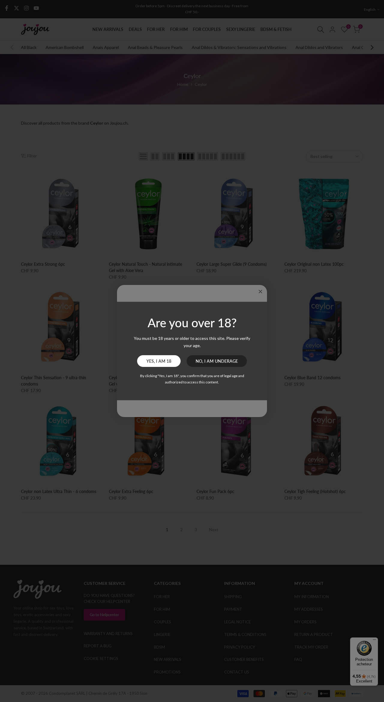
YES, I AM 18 (158, 361)
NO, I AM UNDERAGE (217, 361)
